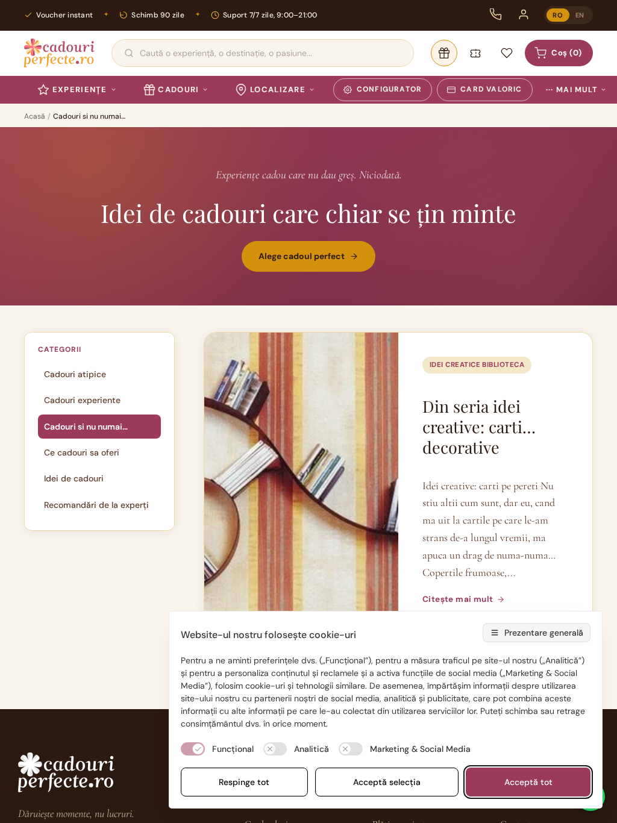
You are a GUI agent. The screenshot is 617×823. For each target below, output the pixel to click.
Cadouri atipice (75, 374)
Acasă (34, 116)
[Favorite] (506, 53)
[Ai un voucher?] (475, 53)
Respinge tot (244, 782)
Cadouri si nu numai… (86, 426)
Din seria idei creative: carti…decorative (479, 426)
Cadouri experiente (82, 400)
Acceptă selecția (387, 782)
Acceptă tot (528, 782)
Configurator (389, 89)
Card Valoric (491, 89)
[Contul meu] (524, 14)
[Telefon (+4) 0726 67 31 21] (496, 14)
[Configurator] (444, 53)
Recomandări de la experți (96, 504)
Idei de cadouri (74, 478)
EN (579, 15)
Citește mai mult (457, 599)
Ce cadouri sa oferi (81, 452)
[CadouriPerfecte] (59, 53)
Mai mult (571, 90)
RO (558, 15)
